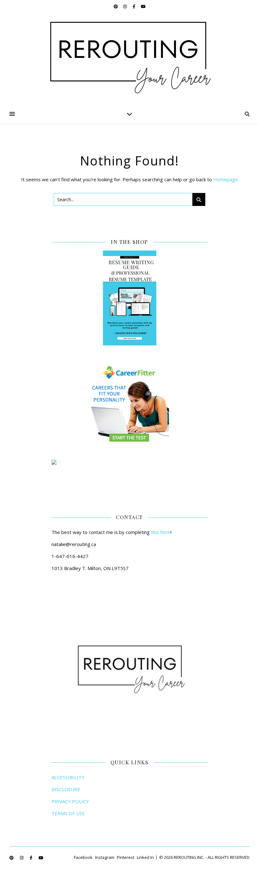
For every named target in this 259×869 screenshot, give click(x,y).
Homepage (225, 179)
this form (161, 532)
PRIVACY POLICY (70, 801)
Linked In (145, 857)
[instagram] (125, 6)
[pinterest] (116, 6)
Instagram (104, 857)
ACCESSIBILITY (67, 777)
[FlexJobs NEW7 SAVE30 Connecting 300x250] (129, 462)
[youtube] (143, 6)
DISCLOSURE (65, 789)
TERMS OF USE (68, 813)
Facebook (83, 857)
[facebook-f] (134, 6)
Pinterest (125, 857)
